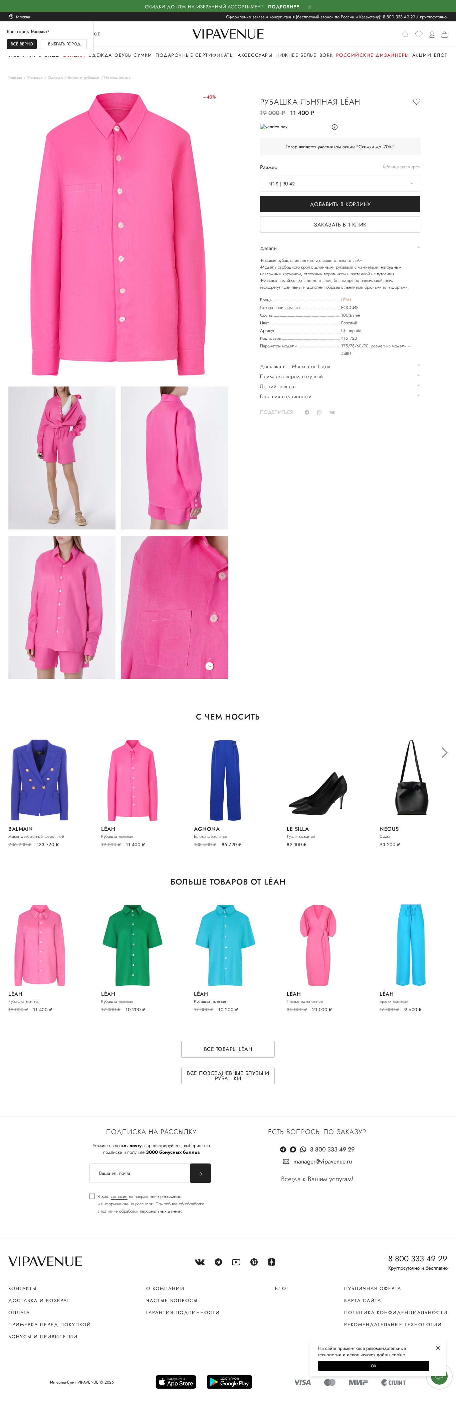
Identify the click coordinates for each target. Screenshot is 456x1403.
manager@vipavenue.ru (322, 1161)
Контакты (22, 1288)
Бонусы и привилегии (43, 1336)
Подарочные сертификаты (195, 55)
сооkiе (398, 1354)
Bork (326, 55)
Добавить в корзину (340, 204)
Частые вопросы (172, 1300)
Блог (440, 55)
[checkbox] (146, 1204)
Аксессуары (255, 55)
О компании (165, 1288)
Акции (422, 55)
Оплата (19, 1312)
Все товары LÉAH (228, 1049)
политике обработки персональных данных (141, 1211)
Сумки (143, 55)
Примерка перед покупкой (49, 1324)
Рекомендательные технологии (393, 1324)
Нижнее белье (295, 55)
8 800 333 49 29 (399, 17)
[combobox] (340, 183)
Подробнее (283, 6)
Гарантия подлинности (183, 1312)
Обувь (123, 55)
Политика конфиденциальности (396, 1312)
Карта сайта (362, 1300)
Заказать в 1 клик (340, 224)
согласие (119, 1196)
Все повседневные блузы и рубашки (228, 1075)
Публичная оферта (372, 1288)
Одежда (100, 55)
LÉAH (346, 300)
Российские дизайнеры (372, 55)
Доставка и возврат (39, 1300)
